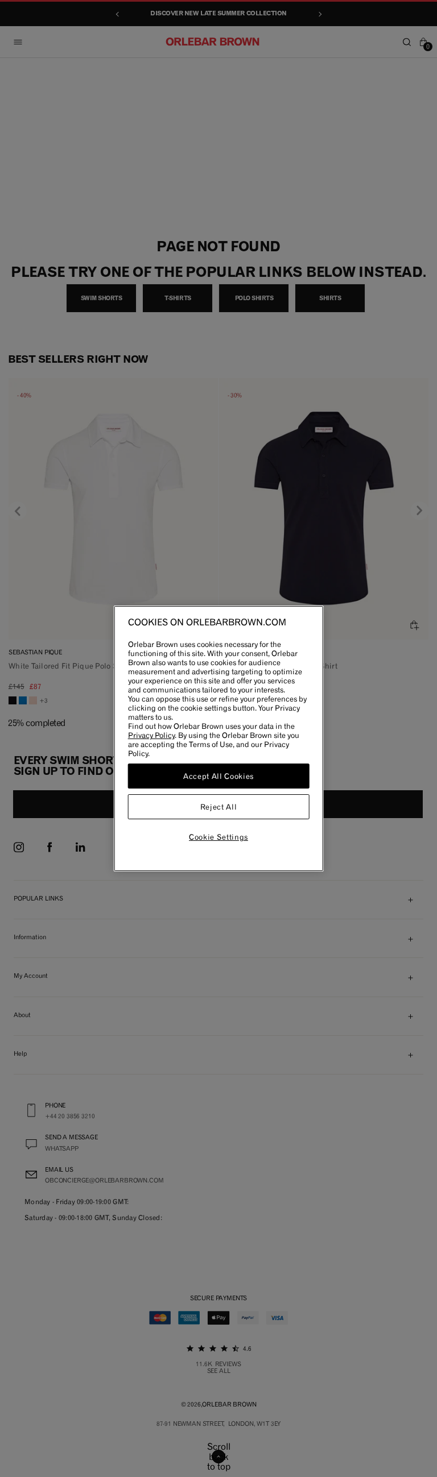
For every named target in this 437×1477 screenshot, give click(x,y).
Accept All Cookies (218, 776)
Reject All (218, 806)
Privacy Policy (151, 735)
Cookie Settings (218, 836)
